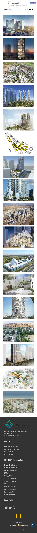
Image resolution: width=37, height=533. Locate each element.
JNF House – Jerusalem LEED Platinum (14, 398)
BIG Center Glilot (16, 254)
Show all (30, 9)
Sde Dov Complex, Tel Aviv (16, 138)
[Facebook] (17, 530)
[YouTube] (21, 530)
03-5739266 (8, 454)
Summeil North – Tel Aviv (18, 185)
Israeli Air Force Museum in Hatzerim (18, 373)
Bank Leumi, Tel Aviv (18, 42)
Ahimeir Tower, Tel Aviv (17, 303)
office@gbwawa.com (11, 446)
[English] (34, 4)
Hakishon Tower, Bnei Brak (16, 350)
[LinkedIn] (24, 530)
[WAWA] (18, 3)
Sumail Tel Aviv (14, 230)
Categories (8, 9)
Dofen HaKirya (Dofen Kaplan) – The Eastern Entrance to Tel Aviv (15, 119)
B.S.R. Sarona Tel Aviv (18, 89)
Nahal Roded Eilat (17, 325)
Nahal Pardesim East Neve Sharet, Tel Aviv (16, 68)
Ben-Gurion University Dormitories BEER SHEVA (16, 282)
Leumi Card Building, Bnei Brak (17, 161)
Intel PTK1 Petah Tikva (15, 20)
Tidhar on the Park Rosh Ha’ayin (17, 208)
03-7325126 (8, 452)
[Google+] (19, 530)
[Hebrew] (31, 4)
